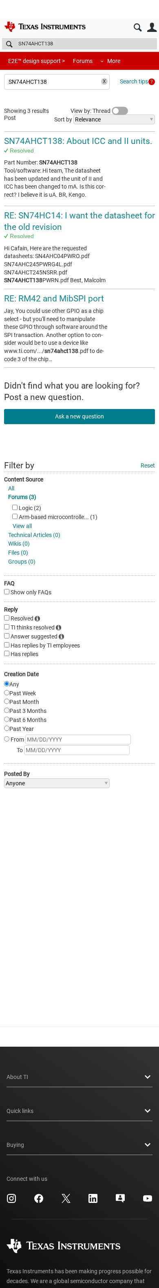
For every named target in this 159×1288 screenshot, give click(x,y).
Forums (83, 61)
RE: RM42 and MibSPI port (54, 298)
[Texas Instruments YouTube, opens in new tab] (147, 1201)
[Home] (45, 26)
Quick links (20, 1111)
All (11, 488)
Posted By (17, 774)
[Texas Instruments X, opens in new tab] (66, 1201)
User (152, 27)
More (113, 61)
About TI (17, 1077)
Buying (15, 1145)
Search (137, 27)
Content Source (23, 479)
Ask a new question (79, 416)
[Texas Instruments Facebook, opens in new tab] (39, 1201)
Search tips (134, 81)
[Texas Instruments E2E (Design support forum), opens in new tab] (120, 1201)
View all (22, 526)
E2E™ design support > (36, 61)
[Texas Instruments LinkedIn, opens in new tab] (93, 1201)
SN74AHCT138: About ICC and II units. (78, 141)
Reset (148, 465)
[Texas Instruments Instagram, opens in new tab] (11, 1201)
